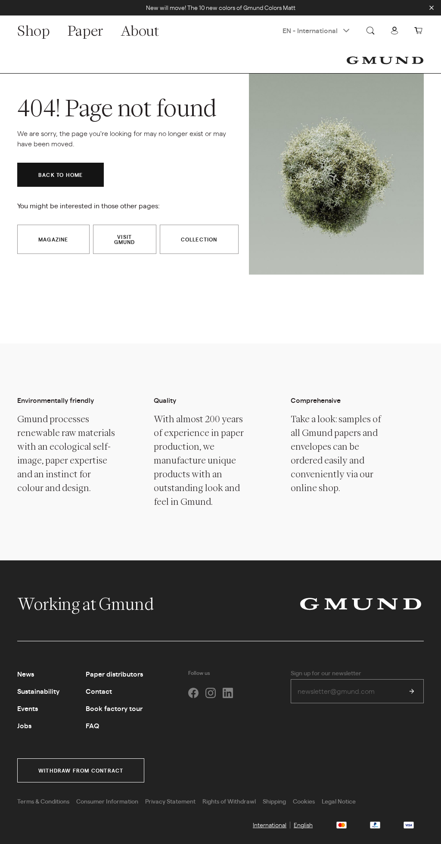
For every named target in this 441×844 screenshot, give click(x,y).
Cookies (304, 801)
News (25, 673)
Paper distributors (114, 673)
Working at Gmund (86, 604)
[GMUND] (385, 60)
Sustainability (38, 691)
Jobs (24, 725)
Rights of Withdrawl (229, 801)
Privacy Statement (170, 801)
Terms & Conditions (43, 801)
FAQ (92, 725)
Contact (99, 691)
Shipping (274, 801)
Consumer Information (107, 801)
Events (27, 708)
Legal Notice (339, 801)
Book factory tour (114, 708)
